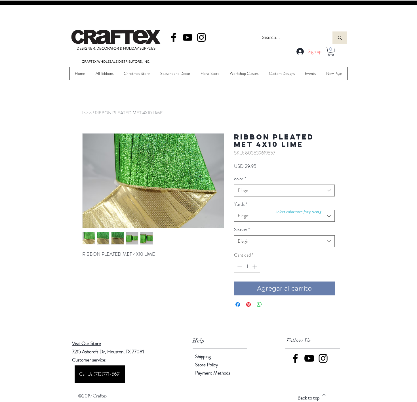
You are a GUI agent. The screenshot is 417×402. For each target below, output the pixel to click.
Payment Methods (213, 372)
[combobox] (284, 190)
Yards (240, 204)
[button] (331, 51)
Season (242, 229)
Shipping (203, 356)
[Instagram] (201, 37)
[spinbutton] (247, 266)
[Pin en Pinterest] (248, 304)
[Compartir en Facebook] (237, 304)
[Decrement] (239, 266)
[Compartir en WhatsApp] (259, 304)
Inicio (87, 112)
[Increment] (255, 266)
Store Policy (206, 364)
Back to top (308, 397)
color (240, 178)
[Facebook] (174, 37)
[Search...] (339, 37)
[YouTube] (187, 37)
